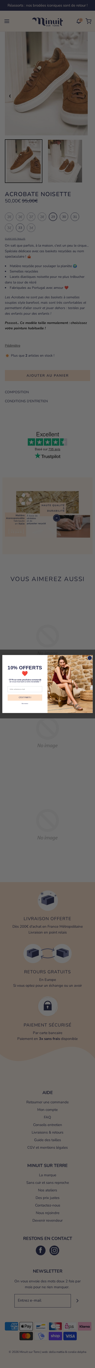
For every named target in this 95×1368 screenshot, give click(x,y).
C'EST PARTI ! (25, 697)
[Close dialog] (90, 658)
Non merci (25, 703)
